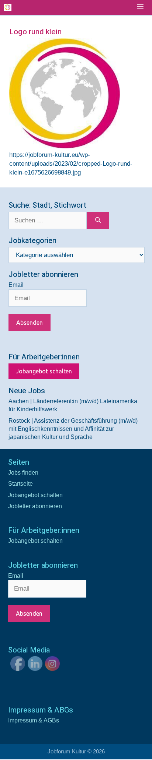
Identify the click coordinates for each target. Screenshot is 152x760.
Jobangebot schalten (44, 371)
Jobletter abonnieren (35, 506)
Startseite (20, 484)
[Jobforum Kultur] (7, 7)
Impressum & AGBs (33, 720)
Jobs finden (23, 472)
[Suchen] (98, 220)
